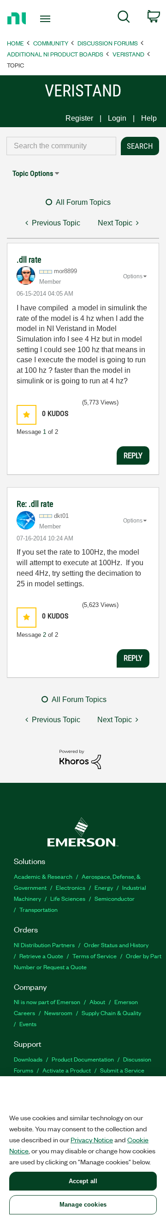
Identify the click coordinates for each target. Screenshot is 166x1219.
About (97, 1001)
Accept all (83, 1181)
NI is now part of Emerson (47, 1001)
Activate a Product (66, 1070)
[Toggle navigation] (46, 18)
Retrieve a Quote (41, 955)
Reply (133, 455)
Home (15, 43)
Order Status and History (116, 944)
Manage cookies (83, 1204)
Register (79, 118)
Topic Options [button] (32, 173)
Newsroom (58, 1012)
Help (149, 118)
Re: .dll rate (35, 504)
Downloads (28, 1059)
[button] (27, 415)
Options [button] (132, 276)
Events (27, 1023)
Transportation (38, 909)
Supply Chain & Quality (111, 1012)
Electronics (70, 887)
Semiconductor (115, 898)
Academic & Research (43, 876)
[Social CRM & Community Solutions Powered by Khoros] (80, 759)
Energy (104, 887)
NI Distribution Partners (44, 944)
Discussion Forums (107, 43)
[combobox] (61, 146)
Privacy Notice (92, 1139)
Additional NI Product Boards (55, 54)
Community (50, 43)
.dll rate (29, 259)
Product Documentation (83, 1059)
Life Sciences (67, 898)
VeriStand (128, 54)
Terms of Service (94, 955)
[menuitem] (124, 18)
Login (117, 118)
